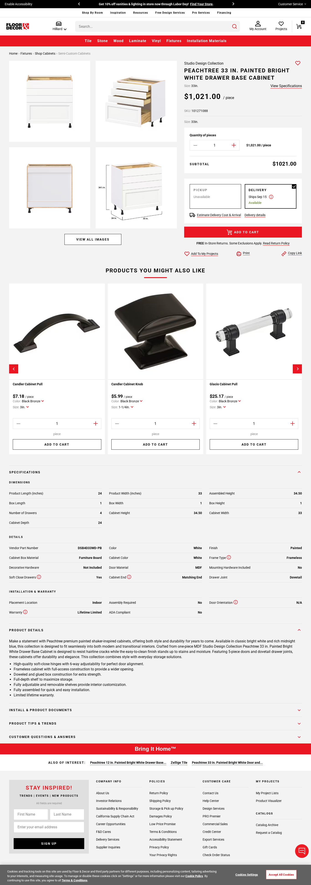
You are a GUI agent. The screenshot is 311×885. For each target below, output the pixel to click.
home (13, 53)
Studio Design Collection (204, 63)
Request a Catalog (269, 832)
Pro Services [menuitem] (201, 12)
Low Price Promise (162, 824)
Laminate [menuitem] (137, 41)
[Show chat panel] (302, 851)
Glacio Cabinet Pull (223, 384)
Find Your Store (201, 4)
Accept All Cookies (281, 874)
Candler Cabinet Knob (127, 384)
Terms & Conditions (163, 832)
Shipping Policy (160, 801)
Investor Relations (109, 801)
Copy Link (295, 253)
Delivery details (255, 215)
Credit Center (212, 832)
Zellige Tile (179, 762)
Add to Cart (246, 232)
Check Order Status (216, 855)
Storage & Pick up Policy (166, 808)
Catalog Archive (267, 825)
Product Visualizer (269, 801)
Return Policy (158, 793)
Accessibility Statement (165, 839)
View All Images (93, 239)
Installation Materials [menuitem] (207, 41)
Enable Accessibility (18, 4)
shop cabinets (45, 53)
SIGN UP (49, 843)
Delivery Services (107, 839)
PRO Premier (212, 816)
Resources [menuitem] (140, 12)
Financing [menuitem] (224, 12)
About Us (102, 793)
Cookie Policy (194, 876)
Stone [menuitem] (102, 41)
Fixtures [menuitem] (173, 41)
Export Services (213, 839)
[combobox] (157, 26)
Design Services (213, 808)
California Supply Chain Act (115, 816)
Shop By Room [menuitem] (92, 12)
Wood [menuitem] (118, 41)
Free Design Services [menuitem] (170, 12)
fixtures (26, 53)
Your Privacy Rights (163, 855)
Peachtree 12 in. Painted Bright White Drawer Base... (128, 762)
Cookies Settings (246, 874)
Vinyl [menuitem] (156, 41)
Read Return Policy (276, 243)
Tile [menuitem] (88, 41)
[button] (58, 26)
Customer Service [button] (290, 4)
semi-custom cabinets (74, 53)
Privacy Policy (159, 847)
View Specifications (286, 86)
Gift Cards (210, 847)
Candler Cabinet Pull (28, 384)
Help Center (211, 801)
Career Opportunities (110, 824)
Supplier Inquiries (108, 847)
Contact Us (210, 793)
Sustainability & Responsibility (117, 808)
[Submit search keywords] (234, 26)
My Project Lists (267, 793)
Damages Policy (160, 816)
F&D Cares (103, 832)
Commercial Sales (215, 824)
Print (246, 253)
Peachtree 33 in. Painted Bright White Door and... (227, 762)
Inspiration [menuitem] (118, 12)
